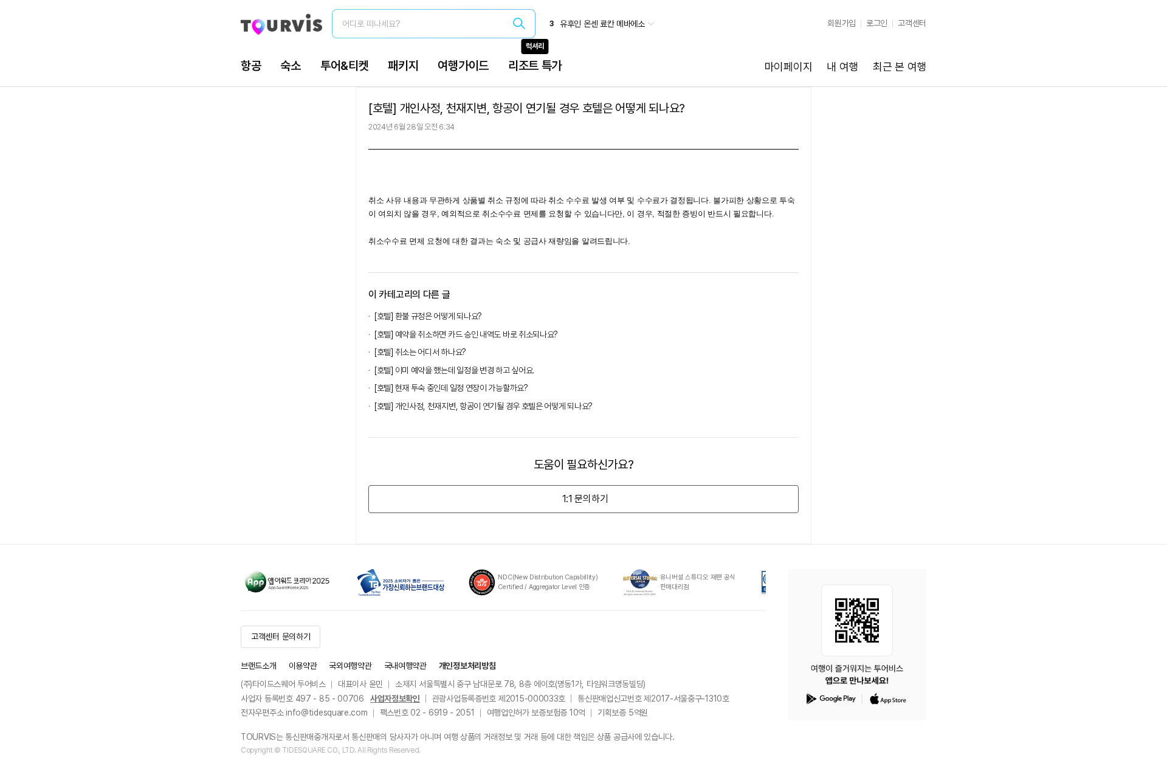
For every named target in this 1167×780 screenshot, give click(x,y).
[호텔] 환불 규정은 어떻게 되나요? (428, 316)
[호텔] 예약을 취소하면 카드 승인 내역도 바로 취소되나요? (466, 334)
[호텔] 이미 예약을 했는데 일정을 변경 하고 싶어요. (454, 370)
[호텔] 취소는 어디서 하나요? (420, 352)
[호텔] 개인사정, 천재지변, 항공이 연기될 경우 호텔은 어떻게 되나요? (483, 406)
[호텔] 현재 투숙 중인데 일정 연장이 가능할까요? (451, 388)
